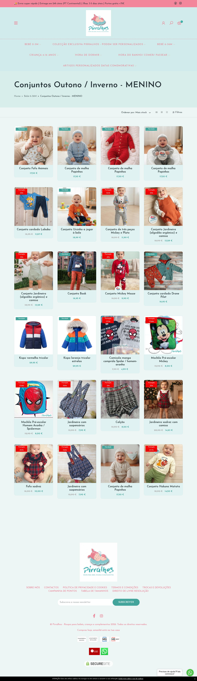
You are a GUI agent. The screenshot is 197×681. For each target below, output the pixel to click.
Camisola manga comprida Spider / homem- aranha (120, 361)
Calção (120, 422)
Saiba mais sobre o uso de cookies (130, 679)
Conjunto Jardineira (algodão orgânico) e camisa (163, 233)
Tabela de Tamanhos (94, 591)
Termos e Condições (124, 588)
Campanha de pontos (62, 591)
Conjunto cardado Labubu (33, 229)
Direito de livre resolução (130, 591)
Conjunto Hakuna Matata (163, 486)
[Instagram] (180, 3)
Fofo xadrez (33, 486)
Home (17, 96)
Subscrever (126, 602)
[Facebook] (175, 3)
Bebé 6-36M (30, 96)
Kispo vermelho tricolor (33, 358)
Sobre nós (33, 588)
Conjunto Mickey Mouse (120, 293)
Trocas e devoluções (156, 588)
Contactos (51, 588)
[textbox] (134, 112)
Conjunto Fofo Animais (33, 168)
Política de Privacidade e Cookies (85, 588)
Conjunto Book (77, 293)
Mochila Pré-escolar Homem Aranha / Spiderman (33, 425)
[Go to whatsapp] (190, 672)
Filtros (179, 112)
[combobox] (136, 112)
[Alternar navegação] (16, 23)
